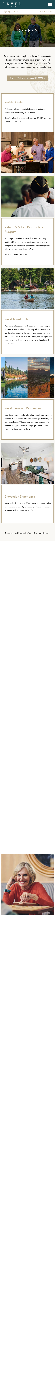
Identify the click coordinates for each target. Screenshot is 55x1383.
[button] (49, 4)
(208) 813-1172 (11, 11)
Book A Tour (46, 11)
